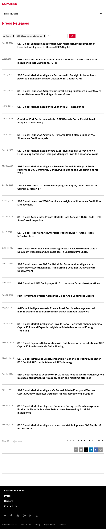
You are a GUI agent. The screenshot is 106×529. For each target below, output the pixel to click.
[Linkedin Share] (91, 449)
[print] (100, 449)
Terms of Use (26, 525)
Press (7, 496)
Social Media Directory (14, 38)
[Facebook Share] (96, 449)
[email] (81, 449)
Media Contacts (11, 32)
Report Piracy (49, 525)
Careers (8, 501)
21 (99, 441)
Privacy (37, 525)
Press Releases (11, 26)
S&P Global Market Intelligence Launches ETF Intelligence (50, 107)
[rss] (76, 449)
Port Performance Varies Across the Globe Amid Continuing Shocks (55, 296)
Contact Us (10, 506)
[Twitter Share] (86, 449)
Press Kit (8, 44)
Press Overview (11, 20)
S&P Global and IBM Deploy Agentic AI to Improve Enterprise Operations (58, 283)
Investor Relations (14, 490)
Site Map (62, 525)
